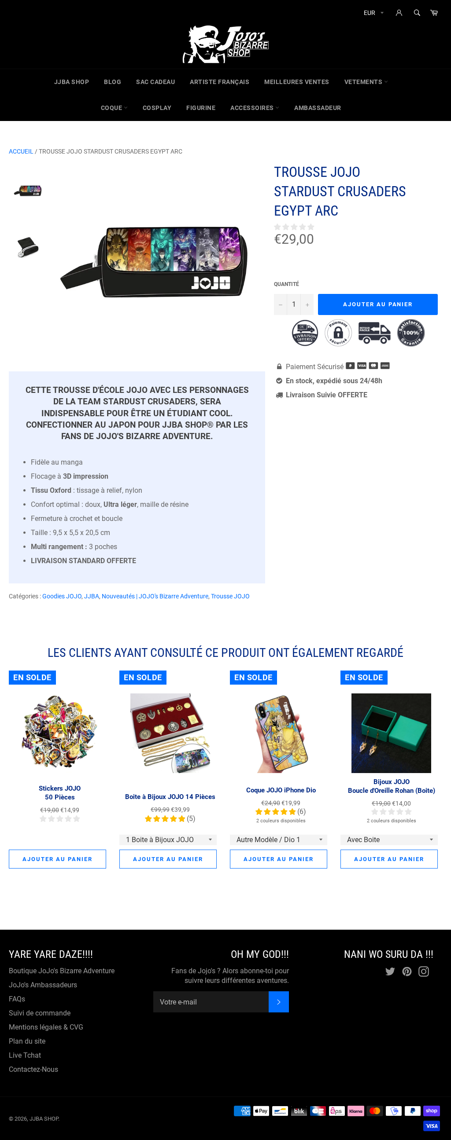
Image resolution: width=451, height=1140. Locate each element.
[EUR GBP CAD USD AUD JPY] (372, 14)
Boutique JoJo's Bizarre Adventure (62, 971)
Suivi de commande (39, 1013)
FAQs (17, 999)
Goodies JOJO (61, 596)
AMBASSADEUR (317, 107)
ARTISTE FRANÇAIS (219, 81)
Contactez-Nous (33, 1069)
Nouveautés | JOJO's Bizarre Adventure (155, 596)
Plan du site (27, 1041)
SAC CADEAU (155, 81)
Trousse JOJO (230, 596)
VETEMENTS (364, 81)
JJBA (91, 596)
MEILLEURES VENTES (296, 81)
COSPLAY (157, 107)
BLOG (112, 81)
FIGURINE (200, 107)
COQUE (112, 107)
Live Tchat (25, 1055)
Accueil (21, 151)
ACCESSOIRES (252, 107)
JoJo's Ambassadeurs (43, 985)
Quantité (286, 284)
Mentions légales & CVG (46, 1027)
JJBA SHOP (71, 81)
